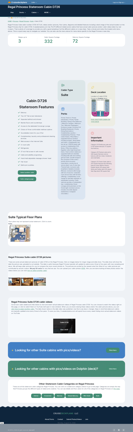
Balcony (59, 396)
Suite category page (27, 179)
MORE (46, 12)
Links (33, 2)
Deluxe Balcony (73, 396)
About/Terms (49, 419)
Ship (12, 12)
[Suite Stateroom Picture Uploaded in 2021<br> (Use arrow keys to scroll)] (14, 281)
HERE (83, 268)
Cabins (34, 12)
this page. (116, 389)
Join (86, 419)
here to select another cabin (37, 271)
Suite (32, 21)
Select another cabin (27, 172)
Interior (36, 396)
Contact (60, 419)
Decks (21, 12)
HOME (10, 21)
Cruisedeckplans (19, 2)
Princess (15, 21)
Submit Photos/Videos (74, 419)
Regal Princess (24, 21)
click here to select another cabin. (23, 309)
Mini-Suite (87, 396)
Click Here (112, 350)
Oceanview (47, 396)
